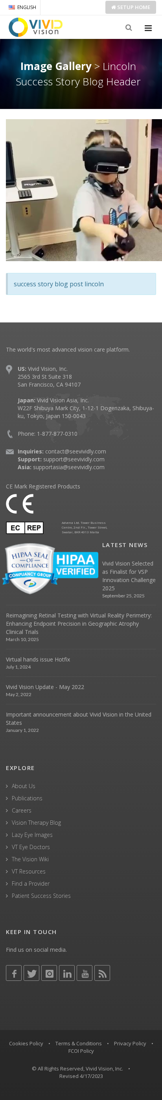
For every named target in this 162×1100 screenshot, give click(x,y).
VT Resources (29, 871)
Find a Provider (31, 883)
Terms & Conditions (78, 1043)
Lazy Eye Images (32, 834)
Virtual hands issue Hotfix (38, 659)
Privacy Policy (130, 1043)
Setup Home (133, 7)
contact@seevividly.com (75, 451)
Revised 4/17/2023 (81, 1076)
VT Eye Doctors (31, 847)
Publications (27, 798)
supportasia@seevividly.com (69, 467)
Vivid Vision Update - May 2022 (45, 687)
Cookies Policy (26, 1043)
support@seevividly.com (74, 459)
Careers (21, 810)
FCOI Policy (81, 1050)
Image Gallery (56, 66)
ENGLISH (26, 7)
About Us (23, 786)
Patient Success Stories (41, 895)
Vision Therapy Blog (36, 822)
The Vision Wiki (30, 859)
